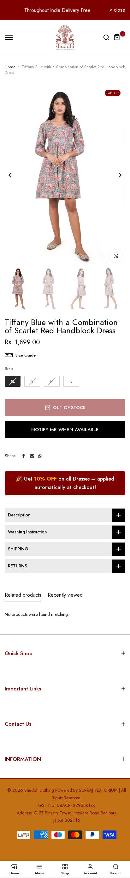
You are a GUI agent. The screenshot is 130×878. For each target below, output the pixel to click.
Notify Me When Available (65, 429)
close (118, 10)
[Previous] (14, 175)
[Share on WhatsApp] (40, 456)
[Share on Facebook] (23, 456)
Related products (23, 595)
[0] (117, 37)
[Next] (115, 175)
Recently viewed (65, 595)
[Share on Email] (31, 456)
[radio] (13, 381)
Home (10, 67)
